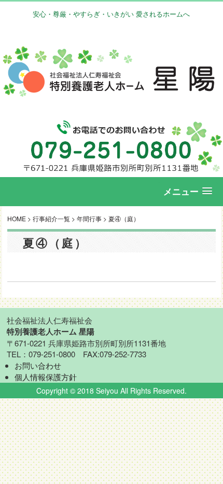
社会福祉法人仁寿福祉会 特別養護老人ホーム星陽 (111, 72)
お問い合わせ (38, 365)
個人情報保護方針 (46, 376)
